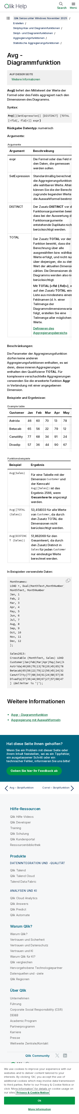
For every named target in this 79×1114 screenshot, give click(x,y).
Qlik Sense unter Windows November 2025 (40, 18)
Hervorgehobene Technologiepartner (36, 968)
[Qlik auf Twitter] (57, 1055)
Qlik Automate (20, 915)
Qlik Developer (20, 822)
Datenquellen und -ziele (27, 973)
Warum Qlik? (19, 934)
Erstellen (18, 23)
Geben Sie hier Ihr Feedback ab (34, 771)
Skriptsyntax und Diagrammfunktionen (36, 28)
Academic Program (23, 1021)
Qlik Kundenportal (22, 839)
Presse (15, 1037)
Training (15, 828)
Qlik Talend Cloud (22, 876)
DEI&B (14, 1015)
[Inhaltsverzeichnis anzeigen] (8, 18)
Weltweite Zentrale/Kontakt (29, 1043)
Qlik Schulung (19, 833)
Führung (15, 1004)
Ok (39, 1100)
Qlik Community (37, 1056)
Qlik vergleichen (21, 962)
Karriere (15, 1032)
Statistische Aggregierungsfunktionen (36, 43)
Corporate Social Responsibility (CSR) (36, 1009)
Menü (73, 7)
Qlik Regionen (19, 979)
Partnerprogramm (22, 1026)
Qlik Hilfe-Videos (22, 816)
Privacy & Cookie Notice (33, 1092)
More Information (39, 1109)
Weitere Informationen (26, 79)
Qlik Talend (18, 870)
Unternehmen (19, 998)
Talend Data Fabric (23, 881)
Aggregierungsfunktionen (28, 37)
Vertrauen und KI (21, 951)
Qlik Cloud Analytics (23, 898)
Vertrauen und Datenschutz (29, 945)
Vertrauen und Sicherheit (27, 939)
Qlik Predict (18, 909)
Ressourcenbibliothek (25, 845)
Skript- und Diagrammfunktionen (33, 33)
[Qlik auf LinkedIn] (65, 1055)
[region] (39, 1088)
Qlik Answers (19, 903)
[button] (68, 581)
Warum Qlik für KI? (22, 956)
